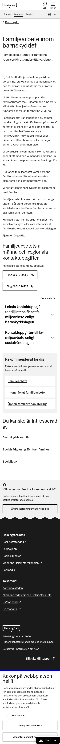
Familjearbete (17, 381)
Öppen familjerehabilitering (27, 404)
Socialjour (10, 461)
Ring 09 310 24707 (22, 286)
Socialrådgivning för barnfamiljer (26, 449)
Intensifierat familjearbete (26, 392)
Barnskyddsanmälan (17, 437)
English (30, 14)
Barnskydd (12, 22)
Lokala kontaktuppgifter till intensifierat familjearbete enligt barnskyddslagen (23, 314)
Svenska (18, 14)
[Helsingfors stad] (11, 628)
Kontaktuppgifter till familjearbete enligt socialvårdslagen (24, 337)
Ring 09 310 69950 (22, 275)
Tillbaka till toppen (38, 658)
